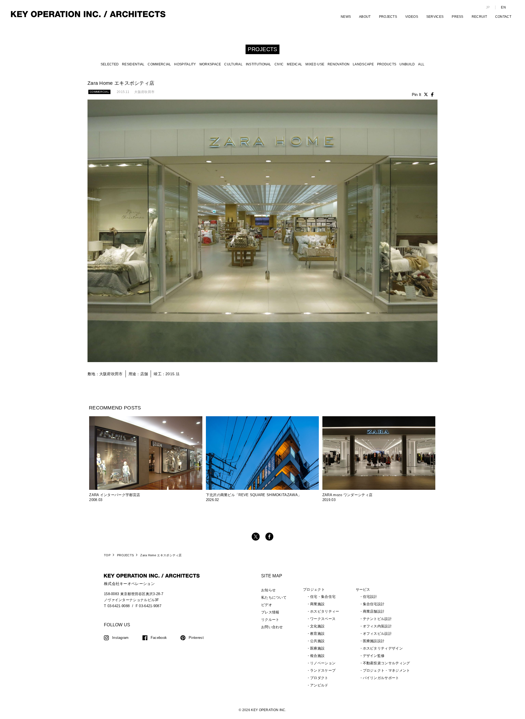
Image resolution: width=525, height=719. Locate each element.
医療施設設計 (374, 641)
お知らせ (268, 590)
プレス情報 (270, 612)
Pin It (416, 94)
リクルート (270, 620)
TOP (107, 555)
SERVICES (435, 17)
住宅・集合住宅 (323, 597)
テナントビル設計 (377, 619)
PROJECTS (388, 17)
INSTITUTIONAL (258, 64)
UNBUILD (407, 64)
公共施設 (317, 641)
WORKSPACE (210, 64)
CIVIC (279, 64)
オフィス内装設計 (377, 626)
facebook (269, 536)
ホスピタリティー (324, 611)
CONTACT (503, 17)
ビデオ (266, 605)
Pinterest (196, 638)
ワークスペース (323, 619)
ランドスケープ (323, 670)
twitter (256, 536)
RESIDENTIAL (133, 64)
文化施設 (317, 626)
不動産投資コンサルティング (386, 663)
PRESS (457, 17)
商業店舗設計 (374, 611)
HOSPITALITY (185, 64)
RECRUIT (479, 17)
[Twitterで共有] (426, 94)
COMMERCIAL (159, 64)
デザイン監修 (374, 656)
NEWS (346, 17)
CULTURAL (233, 64)
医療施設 (317, 648)
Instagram (120, 638)
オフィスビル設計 (377, 633)
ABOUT (365, 17)
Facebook (159, 638)
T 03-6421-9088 (117, 606)
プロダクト (319, 678)
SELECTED (110, 64)
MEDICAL (294, 64)
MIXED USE (314, 64)
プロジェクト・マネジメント (386, 670)
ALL (421, 64)
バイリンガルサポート (381, 678)
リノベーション (323, 663)
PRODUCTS (386, 64)
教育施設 (317, 633)
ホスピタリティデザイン (383, 648)
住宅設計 (370, 597)
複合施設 (317, 656)
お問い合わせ (272, 627)
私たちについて (274, 597)
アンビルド (319, 685)
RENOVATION (338, 64)
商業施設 (317, 604)
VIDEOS (411, 17)
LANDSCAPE (363, 64)
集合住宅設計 (374, 604)
